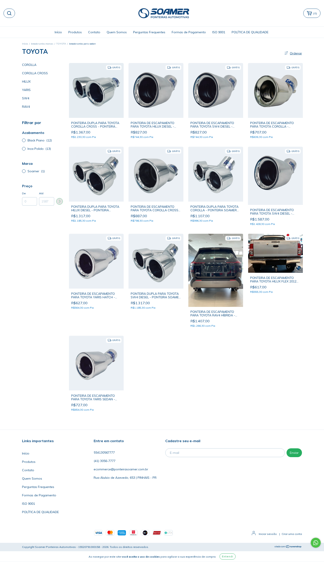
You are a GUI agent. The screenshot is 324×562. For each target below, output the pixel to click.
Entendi (227, 556)
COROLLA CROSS (35, 73)
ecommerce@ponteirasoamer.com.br (121, 469)
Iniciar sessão (268, 534)
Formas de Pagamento (189, 32)
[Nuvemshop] (288, 547)
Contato (94, 32)
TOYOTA (61, 43)
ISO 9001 (218, 32)
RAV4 (26, 107)
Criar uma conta (292, 534)
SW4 (25, 98)
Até (41, 193)
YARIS (26, 90)
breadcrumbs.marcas (42, 43)
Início (58, 32)
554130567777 (104, 452)
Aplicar (59, 201)
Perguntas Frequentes (149, 32)
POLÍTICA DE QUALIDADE (250, 32)
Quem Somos (117, 32)
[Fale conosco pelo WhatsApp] (316, 543)
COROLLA (29, 65)
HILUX (26, 81)
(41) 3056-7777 (104, 461)
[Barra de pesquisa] (9, 13)
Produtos (75, 32)
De (24, 193)
